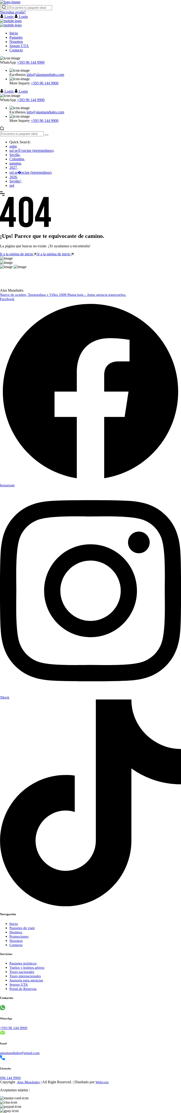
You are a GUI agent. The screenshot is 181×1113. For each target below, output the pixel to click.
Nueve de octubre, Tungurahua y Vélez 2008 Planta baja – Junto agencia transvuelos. (63, 295)
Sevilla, (15, 155)
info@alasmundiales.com (45, 75)
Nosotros (16, 42)
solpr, (13, 146)
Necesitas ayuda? (13, 12)
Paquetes (16, 37)
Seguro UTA (19, 46)
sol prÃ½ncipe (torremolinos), (31, 151)
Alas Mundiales (28, 1082)
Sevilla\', (15, 181)
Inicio (13, 33)
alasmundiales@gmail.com (20, 1053)
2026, (13, 177)
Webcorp (102, 1082)
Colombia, (17, 159)
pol (11, 185)
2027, (13, 168)
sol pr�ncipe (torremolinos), (30, 172)
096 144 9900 (10, 1078)
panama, (15, 163)
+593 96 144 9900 (31, 62)
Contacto (16, 50)
